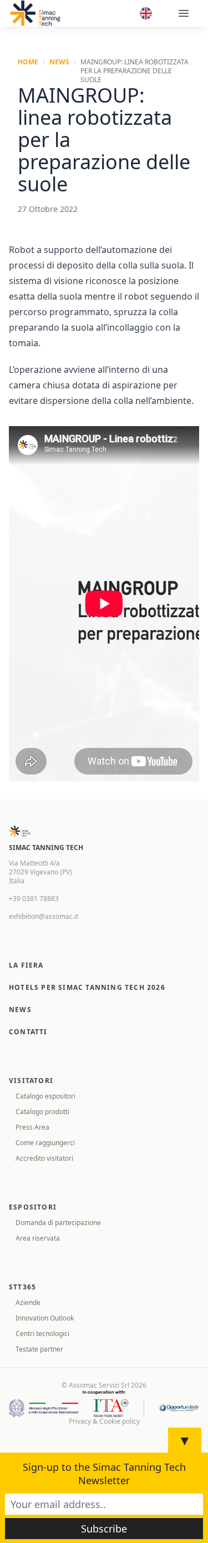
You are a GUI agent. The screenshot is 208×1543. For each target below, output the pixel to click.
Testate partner (39, 1349)
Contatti (28, 1031)
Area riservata (38, 1238)
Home (28, 62)
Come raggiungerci (45, 1142)
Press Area (32, 1127)
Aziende (28, 1302)
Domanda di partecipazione (58, 1222)
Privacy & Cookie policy (104, 1421)
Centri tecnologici (42, 1333)
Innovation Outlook (45, 1318)
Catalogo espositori (45, 1096)
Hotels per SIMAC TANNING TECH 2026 (87, 987)
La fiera (26, 965)
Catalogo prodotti (42, 1111)
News (59, 62)
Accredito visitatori (44, 1158)
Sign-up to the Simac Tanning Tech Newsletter (104, 1473)
